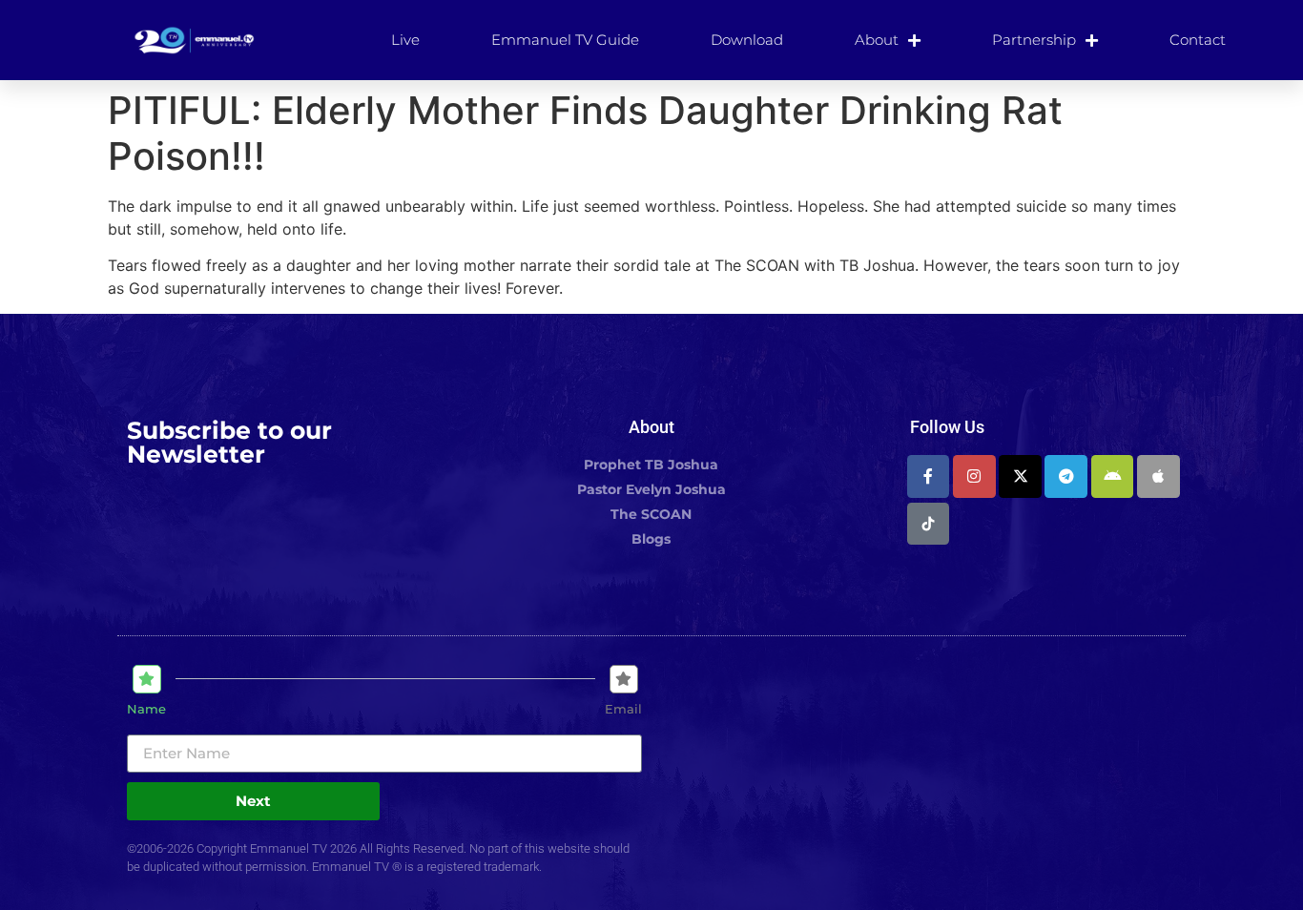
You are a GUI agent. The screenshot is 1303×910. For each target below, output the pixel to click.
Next (253, 801)
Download (747, 40)
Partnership (1034, 40)
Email (623, 709)
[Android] (1112, 476)
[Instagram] (974, 476)
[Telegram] (1065, 476)
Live (405, 40)
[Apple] (1158, 476)
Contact (1197, 40)
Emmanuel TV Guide (565, 40)
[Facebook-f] (928, 476)
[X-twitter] (1020, 476)
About (877, 40)
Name (146, 709)
